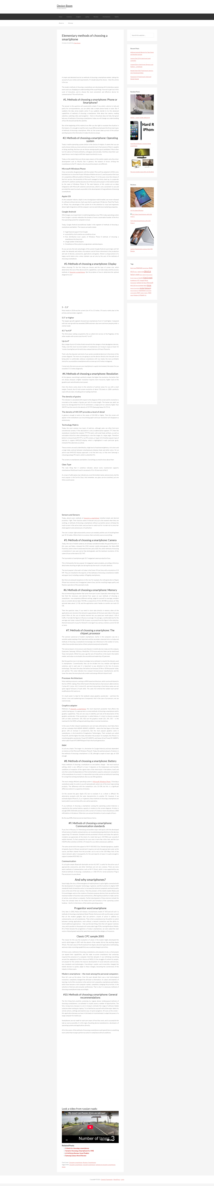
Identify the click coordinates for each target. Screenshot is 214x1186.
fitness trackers (149, 274)
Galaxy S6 (136, 278)
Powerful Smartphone (134, 288)
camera (140, 271)
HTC (138, 280)
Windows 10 (136, 295)
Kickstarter (133, 282)
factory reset (134, 274)
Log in (122, 1179)
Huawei (142, 280)
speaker (142, 292)
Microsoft (150, 283)
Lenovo (139, 283)
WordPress (116, 1179)
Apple (150, 268)
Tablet (149, 292)
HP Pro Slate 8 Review (136, 210)
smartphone (142, 290)
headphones (133, 280)
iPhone (146, 280)
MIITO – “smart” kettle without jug (140, 117)
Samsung (148, 288)
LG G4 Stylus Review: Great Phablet (77, 1153)
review (142, 288)
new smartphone (139, 285)
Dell (143, 271)
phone (63, 1167)
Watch (131, 295)
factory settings (143, 274)
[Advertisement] (90, 61)
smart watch (148, 290)
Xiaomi (142, 295)
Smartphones (92, 1162)
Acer (131, 268)
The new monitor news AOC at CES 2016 (142, 172)
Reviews (85, 1162)
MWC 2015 (133, 285)
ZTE (145, 295)
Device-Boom (64, 5)
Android (139, 268)
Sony (138, 293)
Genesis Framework (107, 1179)
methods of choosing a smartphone (105, 1164)
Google (141, 278)
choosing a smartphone (77, 272)
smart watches (133, 292)
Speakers (146, 292)
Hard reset (147, 277)
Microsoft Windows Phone (102, 781)
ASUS (132, 271)
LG (142, 283)
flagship (132, 277)
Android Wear (145, 268)
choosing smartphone (89, 1164)
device (147, 271)
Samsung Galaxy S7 (134, 290)
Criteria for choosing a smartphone (77, 1148)
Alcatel (134, 268)
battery (135, 271)
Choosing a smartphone (75, 1162)
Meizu (145, 282)
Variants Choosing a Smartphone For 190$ (79, 1151)
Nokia (145, 285)
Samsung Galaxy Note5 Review (75, 1156)
